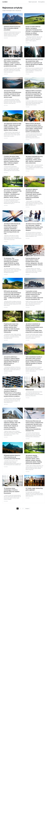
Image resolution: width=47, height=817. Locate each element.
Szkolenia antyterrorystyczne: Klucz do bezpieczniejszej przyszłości (12, 28)
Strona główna (41, 1)
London (5, 2)
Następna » (27, 508)
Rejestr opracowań (33, 1)
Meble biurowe (30, 389)
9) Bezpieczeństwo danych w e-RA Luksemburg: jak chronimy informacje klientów (12, 457)
